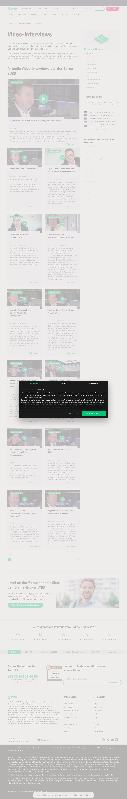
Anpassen (71, 413)
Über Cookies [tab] (93, 383)
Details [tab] (63, 383)
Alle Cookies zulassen (94, 413)
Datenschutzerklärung (66, 407)
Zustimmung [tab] (33, 383)
